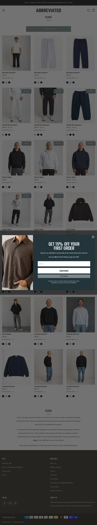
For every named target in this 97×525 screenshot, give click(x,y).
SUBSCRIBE (64, 270)
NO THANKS (64, 276)
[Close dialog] (93, 237)
